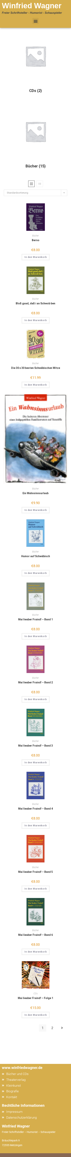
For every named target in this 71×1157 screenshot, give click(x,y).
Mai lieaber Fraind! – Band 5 (35, 871)
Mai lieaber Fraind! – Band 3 (35, 745)
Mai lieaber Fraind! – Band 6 (35, 934)
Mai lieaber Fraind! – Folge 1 (35, 998)
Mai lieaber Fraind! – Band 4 (35, 808)
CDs (36, 993)
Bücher (35, 235)
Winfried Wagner (32, 6)
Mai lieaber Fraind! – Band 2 (35, 682)
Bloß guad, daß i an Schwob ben (35, 303)
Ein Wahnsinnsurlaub (35, 493)
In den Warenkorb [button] (35, 257)
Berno (35, 240)
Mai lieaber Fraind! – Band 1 (35, 619)
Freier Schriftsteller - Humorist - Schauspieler (32, 12)
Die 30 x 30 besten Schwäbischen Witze (35, 367)
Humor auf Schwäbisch (35, 556)
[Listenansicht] (40, 184)
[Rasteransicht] (31, 184)
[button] (35, 21)
